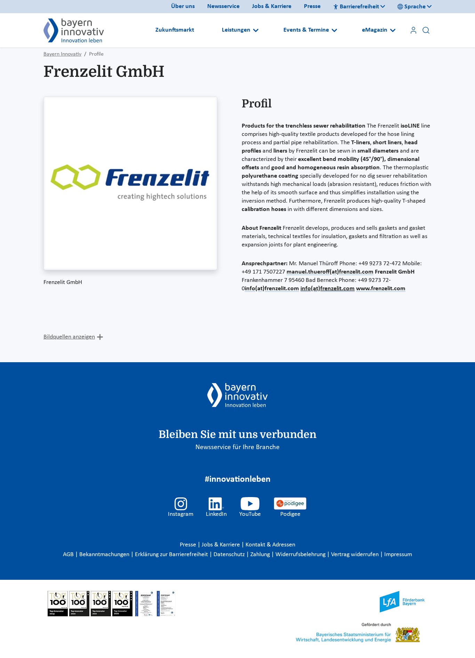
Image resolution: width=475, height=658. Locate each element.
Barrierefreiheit (359, 6)
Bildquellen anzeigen (69, 337)
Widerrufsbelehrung (301, 554)
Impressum (398, 554)
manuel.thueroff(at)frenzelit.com (330, 272)
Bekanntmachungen (105, 554)
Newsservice (223, 6)
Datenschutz (230, 554)
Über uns (183, 6)
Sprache (415, 6)
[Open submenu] (255, 30)
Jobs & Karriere (271, 6)
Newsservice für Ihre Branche (237, 447)
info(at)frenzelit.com (272, 288)
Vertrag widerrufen (355, 554)
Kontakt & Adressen (270, 545)
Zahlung (260, 554)
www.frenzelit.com (380, 288)
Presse (312, 6)
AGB (69, 554)
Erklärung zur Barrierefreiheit (172, 554)
